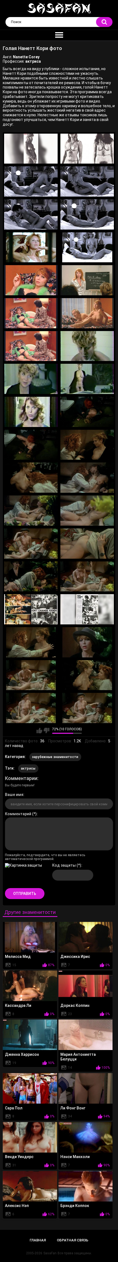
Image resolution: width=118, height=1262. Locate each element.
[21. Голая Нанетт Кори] (31, 477)
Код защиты (64, 865)
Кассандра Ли (18, 1005)
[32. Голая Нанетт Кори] (87, 642)
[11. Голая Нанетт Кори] (31, 313)
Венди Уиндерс (19, 1156)
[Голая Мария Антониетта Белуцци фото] (85, 1034)
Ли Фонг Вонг (72, 1108)
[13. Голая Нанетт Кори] (31, 346)
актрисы (28, 768)
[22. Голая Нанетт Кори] (87, 477)
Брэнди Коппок (74, 1205)
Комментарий (18, 814)
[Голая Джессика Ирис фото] (85, 937)
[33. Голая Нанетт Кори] (31, 675)
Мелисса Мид (18, 956)
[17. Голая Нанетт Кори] (31, 412)
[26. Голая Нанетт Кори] (87, 543)
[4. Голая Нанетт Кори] (87, 181)
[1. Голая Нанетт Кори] (31, 149)
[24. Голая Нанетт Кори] (87, 510)
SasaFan (50, 1253)
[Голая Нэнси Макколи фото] (85, 1137)
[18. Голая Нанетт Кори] (87, 412)
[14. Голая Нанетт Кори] (87, 346)
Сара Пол (14, 1108)
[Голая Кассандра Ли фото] (30, 986)
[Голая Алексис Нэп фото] (30, 1186)
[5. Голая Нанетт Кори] (31, 214)
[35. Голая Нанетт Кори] (31, 708)
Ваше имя (14, 794)
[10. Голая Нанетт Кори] (87, 280)
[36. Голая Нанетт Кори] (87, 708)
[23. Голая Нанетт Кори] (31, 510)
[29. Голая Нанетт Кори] (31, 609)
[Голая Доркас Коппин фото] (85, 986)
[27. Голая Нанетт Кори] (31, 576)
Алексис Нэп (17, 1205)
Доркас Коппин (74, 1005)
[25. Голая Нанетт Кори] (31, 543)
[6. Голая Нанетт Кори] (87, 214)
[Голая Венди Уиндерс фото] (30, 1137)
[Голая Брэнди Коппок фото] (85, 1186)
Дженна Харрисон (22, 1054)
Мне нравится (39, 730)
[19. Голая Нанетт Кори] (31, 445)
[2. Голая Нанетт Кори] (87, 149)
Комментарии (21, 778)
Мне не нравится (46, 730)
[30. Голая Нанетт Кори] (87, 609)
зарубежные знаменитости (55, 757)
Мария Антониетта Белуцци (78, 1056)
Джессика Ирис (75, 956)
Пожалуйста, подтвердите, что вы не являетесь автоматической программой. (45, 857)
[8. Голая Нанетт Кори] (87, 247)
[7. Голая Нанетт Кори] (31, 247)
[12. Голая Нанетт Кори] (87, 313)
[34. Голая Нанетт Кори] (87, 675)
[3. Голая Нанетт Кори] (31, 181)
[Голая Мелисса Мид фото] (30, 937)
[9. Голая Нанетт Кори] (31, 280)
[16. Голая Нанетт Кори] (87, 379)
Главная (38, 1240)
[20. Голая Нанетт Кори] (87, 445)
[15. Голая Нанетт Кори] (31, 379)
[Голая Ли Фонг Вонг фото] (85, 1088)
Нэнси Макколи (75, 1156)
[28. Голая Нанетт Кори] (87, 576)
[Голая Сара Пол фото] (30, 1088)
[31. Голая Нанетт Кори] (31, 642)
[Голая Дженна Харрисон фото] (30, 1034)
